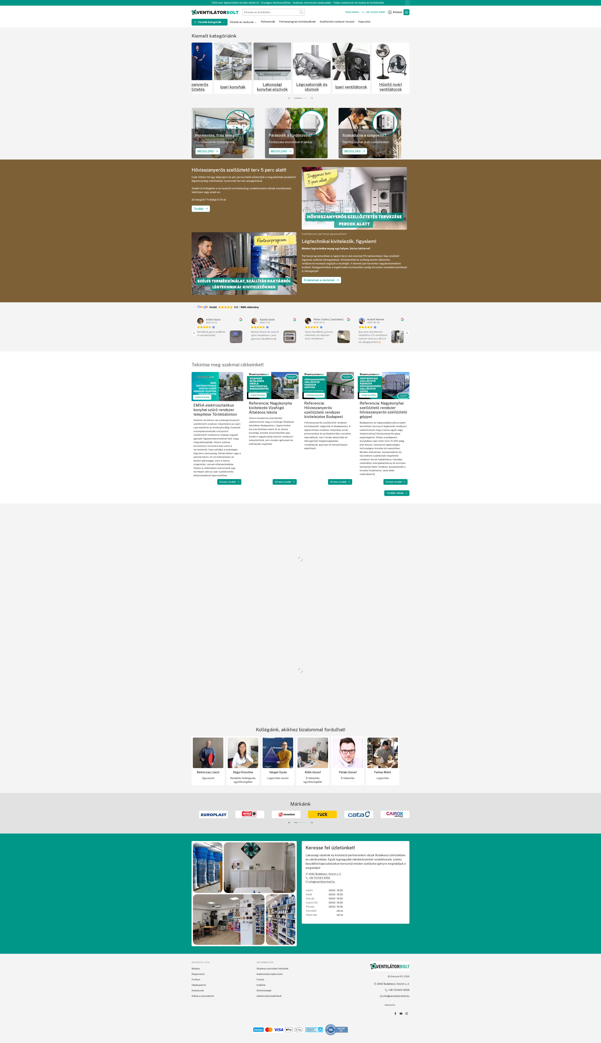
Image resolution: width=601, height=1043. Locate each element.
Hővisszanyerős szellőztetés (193, 87)
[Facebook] (395, 1013)
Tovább (198, 208)
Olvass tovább (227, 481)
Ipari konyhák (233, 87)
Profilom (196, 979)
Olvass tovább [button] (366, 346)
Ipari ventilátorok (351, 87)
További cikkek (395, 493)
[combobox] (273, 12)
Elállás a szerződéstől (203, 996)
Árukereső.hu (390, 1005)
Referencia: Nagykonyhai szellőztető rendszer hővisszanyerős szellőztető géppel (383, 410)
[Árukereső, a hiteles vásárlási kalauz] (336, 1029)
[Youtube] (401, 1013)
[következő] (311, 98)
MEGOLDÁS (205, 151)
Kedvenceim (198, 990)
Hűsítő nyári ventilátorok (390, 87)
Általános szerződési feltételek (272, 968)
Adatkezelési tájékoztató (270, 974)
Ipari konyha (203, 397)
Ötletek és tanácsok (242, 22)
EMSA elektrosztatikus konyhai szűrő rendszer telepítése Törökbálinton (215, 409)
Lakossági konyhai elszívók (272, 87)
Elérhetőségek (264, 990)
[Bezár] (407, 3)
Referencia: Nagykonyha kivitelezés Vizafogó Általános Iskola (270, 407)
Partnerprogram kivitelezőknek (297, 21)
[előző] (289, 98)
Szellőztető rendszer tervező (337, 21)
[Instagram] (406, 1013)
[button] (407, 333)
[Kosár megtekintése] (406, 12)
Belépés (196, 968)
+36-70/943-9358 (375, 12)
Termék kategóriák (209, 22)
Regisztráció (198, 974)
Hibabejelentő (199, 985)
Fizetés (260, 979)
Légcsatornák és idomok (311, 87)
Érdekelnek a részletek (319, 280)
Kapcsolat (364, 21)
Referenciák (268, 21)
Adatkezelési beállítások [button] (269, 996)
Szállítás (261, 985)
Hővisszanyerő (315, 395)
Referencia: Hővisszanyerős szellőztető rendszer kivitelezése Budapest (323, 410)
